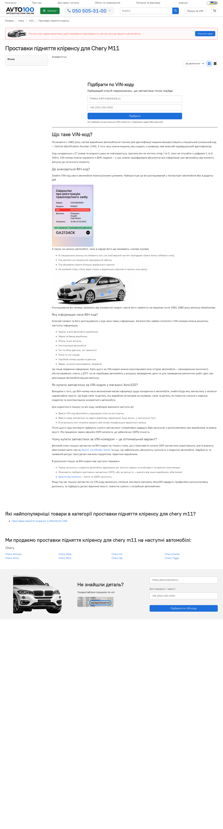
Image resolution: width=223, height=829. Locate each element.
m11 (31, 20)
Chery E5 (117, 554)
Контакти (10, 2)
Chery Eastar (172, 554)
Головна (9, 20)
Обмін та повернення (107, 2)
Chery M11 (64, 558)
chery (21, 20)
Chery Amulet (13, 554)
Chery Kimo (12, 558)
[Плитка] (209, 63)
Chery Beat (65, 554)
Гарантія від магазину (69, 476)
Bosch (85, 449)
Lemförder (96, 449)
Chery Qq (117, 558)
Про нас (37, 2)
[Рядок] (215, 63)
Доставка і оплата (68, 2)
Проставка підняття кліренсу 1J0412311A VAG (39, 521)
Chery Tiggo (172, 558)
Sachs (107, 449)
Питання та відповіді (148, 2)
